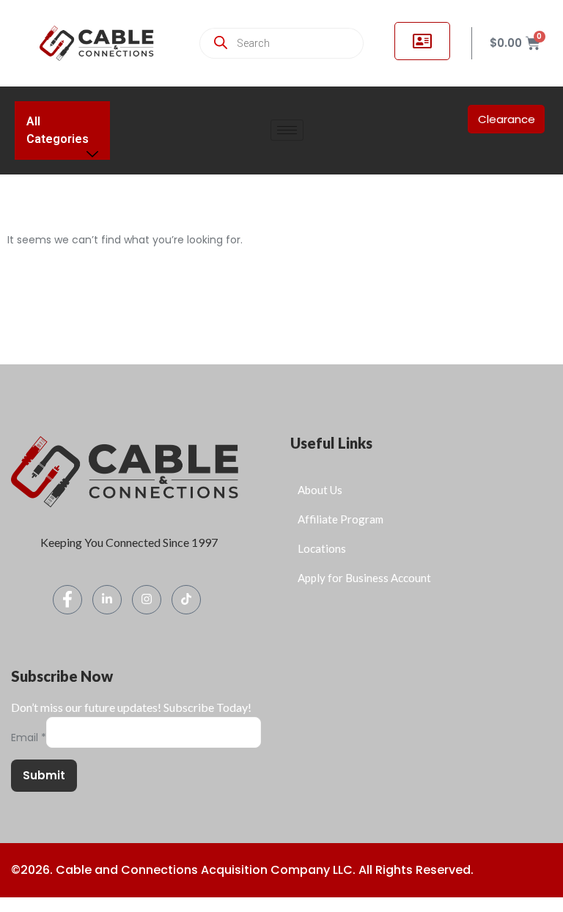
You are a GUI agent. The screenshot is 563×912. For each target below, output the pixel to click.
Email (28, 738)
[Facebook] (67, 599)
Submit (44, 775)
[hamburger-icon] (287, 130)
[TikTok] (186, 599)
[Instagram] (146, 599)
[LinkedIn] (107, 599)
